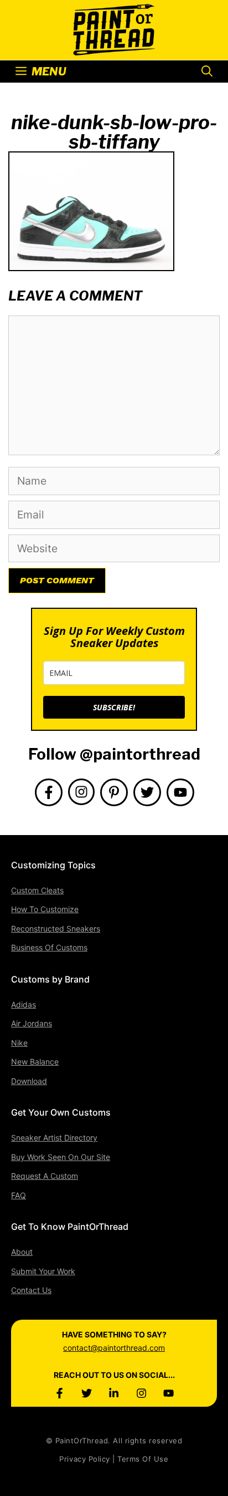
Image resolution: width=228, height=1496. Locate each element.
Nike (19, 1042)
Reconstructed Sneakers (55, 928)
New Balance (35, 1061)
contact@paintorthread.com (114, 1347)
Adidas (23, 1004)
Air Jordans (31, 1023)
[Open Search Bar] (207, 71)
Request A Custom (44, 1175)
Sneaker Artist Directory (54, 1137)
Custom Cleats (37, 890)
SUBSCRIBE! (114, 707)
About (22, 1251)
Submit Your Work (43, 1271)
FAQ (18, 1195)
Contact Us (31, 1290)
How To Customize (45, 909)
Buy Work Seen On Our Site (60, 1157)
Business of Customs (49, 947)
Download (29, 1081)
